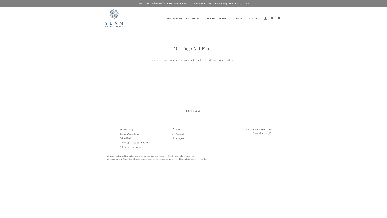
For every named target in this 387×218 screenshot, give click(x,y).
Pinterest (179, 133)
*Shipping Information (131, 147)
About (238, 18)
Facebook (179, 129)
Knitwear (193, 18)
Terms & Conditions (129, 133)
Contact (255, 18)
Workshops (174, 18)
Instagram (180, 138)
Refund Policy (126, 138)
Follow (193, 111)
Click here (211, 60)
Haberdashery (216, 18)
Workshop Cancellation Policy (134, 142)
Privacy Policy (126, 129)
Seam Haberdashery (262, 129)
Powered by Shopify (262, 133)
